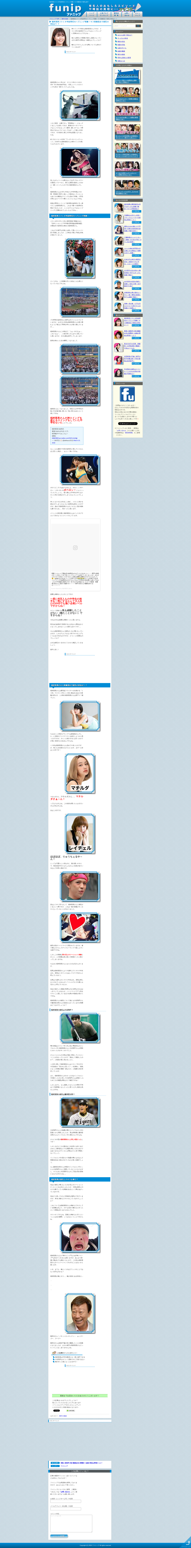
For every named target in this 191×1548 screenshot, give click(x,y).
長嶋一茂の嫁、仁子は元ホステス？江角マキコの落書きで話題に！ (132, 306)
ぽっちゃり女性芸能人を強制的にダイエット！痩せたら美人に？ (127, 137)
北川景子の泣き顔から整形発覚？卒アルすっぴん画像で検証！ (132, 273)
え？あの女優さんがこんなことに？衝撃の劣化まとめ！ (126, 174)
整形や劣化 (121, 41)
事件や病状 (63, 1416)
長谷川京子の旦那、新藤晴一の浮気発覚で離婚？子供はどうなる (132, 346)
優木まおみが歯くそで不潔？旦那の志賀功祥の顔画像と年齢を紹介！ (132, 228)
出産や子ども (121, 48)
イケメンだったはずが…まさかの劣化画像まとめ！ (127, 192)
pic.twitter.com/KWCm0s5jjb (68, 438)
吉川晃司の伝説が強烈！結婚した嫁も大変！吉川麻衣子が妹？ (132, 284)
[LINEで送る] (70, 1411)
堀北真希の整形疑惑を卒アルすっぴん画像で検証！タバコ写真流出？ (132, 206)
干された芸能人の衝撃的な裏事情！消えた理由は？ (126, 81)
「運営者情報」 (129, 433)
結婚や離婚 (121, 51)
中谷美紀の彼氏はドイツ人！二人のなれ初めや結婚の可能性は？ (132, 371)
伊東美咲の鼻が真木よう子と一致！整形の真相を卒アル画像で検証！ (132, 295)
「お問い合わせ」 (121, 430)
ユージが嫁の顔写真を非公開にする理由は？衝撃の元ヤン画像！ (132, 251)
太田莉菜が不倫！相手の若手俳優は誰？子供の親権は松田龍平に (132, 359)
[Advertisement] (80, 66)
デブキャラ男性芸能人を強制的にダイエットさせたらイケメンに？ (127, 155)
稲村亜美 (65, 588)
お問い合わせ (127, 14)
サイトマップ (137, 14)
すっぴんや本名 (122, 38)
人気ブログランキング (104, 14)
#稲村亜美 (55, 438)
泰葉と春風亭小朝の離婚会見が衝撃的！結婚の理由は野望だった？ (81, 1463)
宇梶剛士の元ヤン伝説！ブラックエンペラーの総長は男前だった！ (132, 217)
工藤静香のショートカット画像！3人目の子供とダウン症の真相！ (132, 239)
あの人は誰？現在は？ (124, 35)
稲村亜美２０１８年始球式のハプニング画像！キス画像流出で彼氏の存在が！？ (132, 321)
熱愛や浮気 (121, 45)
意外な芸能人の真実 (124, 57)
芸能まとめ (121, 61)
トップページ (91, 14)
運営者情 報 (116, 14)
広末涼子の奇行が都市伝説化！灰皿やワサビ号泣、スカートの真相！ (132, 262)
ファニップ (64, 1466)
